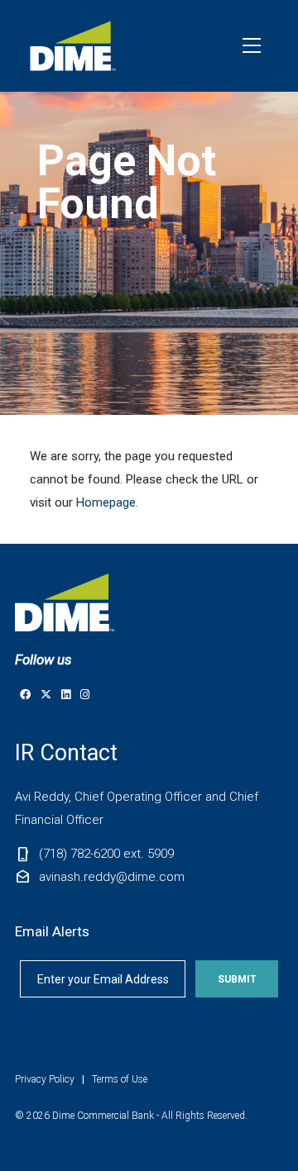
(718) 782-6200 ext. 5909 (106, 853)
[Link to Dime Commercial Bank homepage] (75, 46)
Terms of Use (119, 1079)
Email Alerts (52, 931)
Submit (237, 979)
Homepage (106, 502)
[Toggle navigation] (252, 45)
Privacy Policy (44, 1079)
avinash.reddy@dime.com (112, 876)
